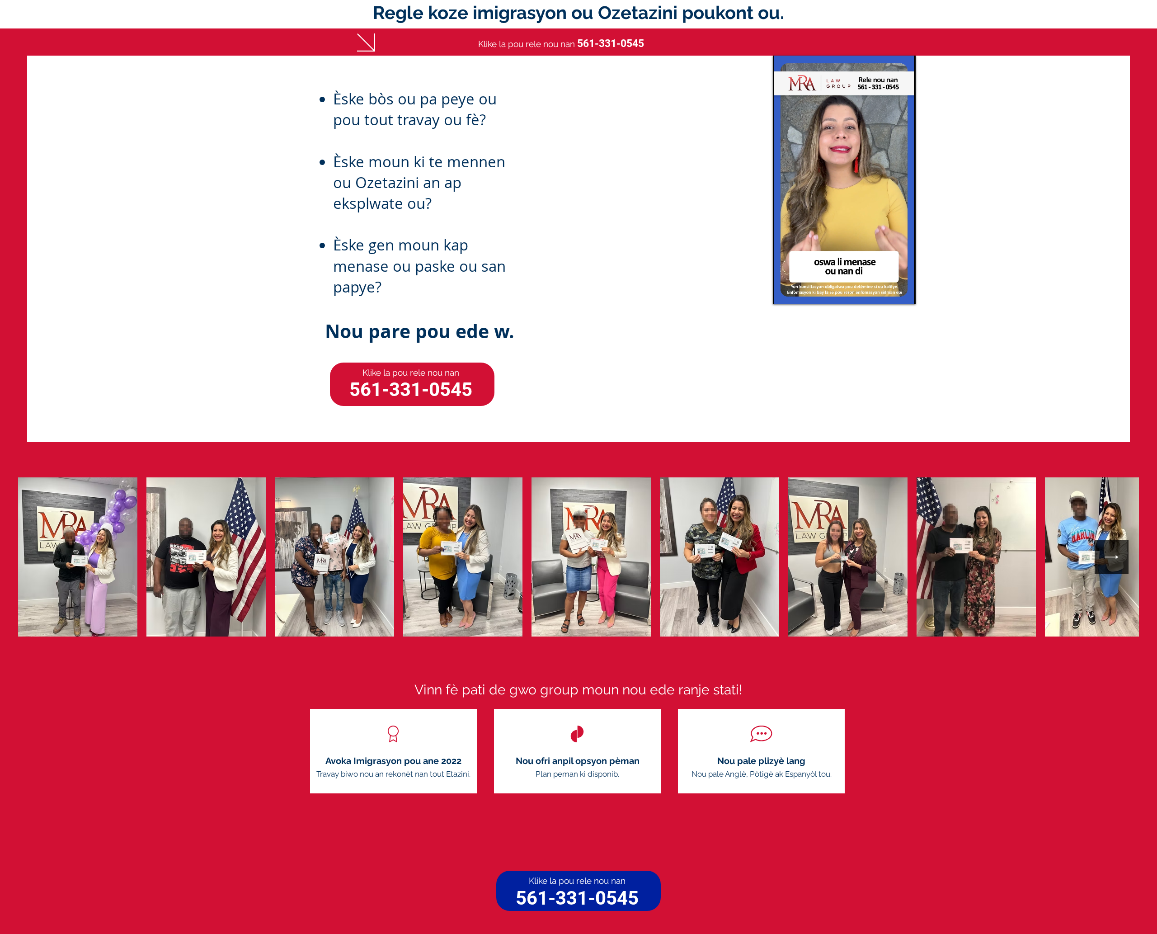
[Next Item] (1112, 557)
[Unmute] (800, 292)
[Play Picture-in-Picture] (888, 292)
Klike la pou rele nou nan (410, 372)
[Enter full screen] (903, 292)
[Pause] (784, 292)
